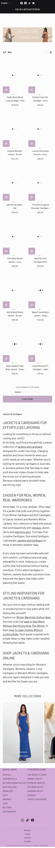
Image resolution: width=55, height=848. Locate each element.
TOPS (5, 803)
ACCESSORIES (9, 811)
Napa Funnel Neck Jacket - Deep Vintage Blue (40, 314)
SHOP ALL (7, 774)
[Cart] (51, 18)
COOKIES (27, 838)
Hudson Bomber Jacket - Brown (14, 153)
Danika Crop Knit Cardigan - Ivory (40, 99)
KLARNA (27, 841)
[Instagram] (22, 3)
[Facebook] (26, 3)
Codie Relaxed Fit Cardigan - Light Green (40, 368)
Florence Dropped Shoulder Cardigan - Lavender (40, 206)
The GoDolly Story (37, 774)
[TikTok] (27, 820)
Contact (32, 795)
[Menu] (4, 18)
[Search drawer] (46, 18)
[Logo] (27, 18)
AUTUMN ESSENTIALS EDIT (15, 783)
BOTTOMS (7, 807)
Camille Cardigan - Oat (14, 206)
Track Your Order (37, 799)
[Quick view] (6, 89)
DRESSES (7, 799)
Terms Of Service (36, 783)
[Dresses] (23, 732)
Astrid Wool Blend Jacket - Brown (14, 314)
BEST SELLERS (9, 787)
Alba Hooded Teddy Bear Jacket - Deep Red (15, 368)
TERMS (27, 834)
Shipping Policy (35, 791)
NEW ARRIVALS (10, 779)
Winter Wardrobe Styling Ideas (33, 617)
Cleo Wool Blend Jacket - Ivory (14, 260)
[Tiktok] (29, 3)
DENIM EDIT (8, 791)
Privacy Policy (35, 779)
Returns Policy (35, 787)
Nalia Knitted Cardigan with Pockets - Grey (40, 260)
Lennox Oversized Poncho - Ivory (40, 153)
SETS (5, 795)
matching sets (23, 532)
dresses (36, 527)
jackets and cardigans (30, 446)
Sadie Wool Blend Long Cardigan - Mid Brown (15, 99)
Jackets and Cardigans (30, 540)
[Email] (33, 3)
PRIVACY (27, 830)
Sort (9, 52)
